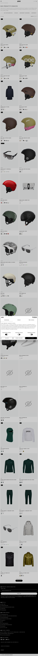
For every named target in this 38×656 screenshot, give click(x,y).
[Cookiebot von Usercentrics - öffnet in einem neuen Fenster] (33, 317)
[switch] (19, 334)
